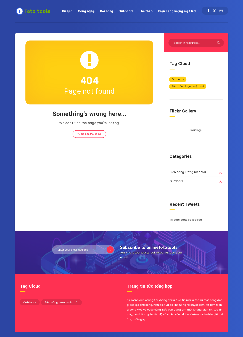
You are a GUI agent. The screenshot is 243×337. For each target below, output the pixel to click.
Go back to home (90, 134)
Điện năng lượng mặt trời (177, 11)
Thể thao (146, 11)
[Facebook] (208, 10)
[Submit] (218, 42)
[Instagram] (221, 10)
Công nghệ (86, 11)
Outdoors (126, 11)
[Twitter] (214, 10)
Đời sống (106, 11)
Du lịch (67, 11)
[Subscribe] (110, 249)
